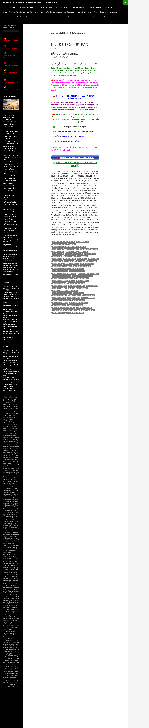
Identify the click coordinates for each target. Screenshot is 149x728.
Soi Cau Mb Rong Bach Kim (43, 17)
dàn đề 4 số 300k (82, 256)
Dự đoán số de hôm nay (84, 307)
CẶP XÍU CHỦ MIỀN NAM (11, 188)
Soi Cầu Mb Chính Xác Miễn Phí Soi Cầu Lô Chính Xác (18, 17)
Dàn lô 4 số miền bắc (88, 298)
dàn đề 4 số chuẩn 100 (59, 283)
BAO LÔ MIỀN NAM (9, 185)
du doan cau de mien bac (60, 302)
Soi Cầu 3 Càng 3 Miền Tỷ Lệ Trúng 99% (14, 12)
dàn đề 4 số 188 (83, 251)
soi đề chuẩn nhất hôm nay (75, 312)
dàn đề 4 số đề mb (89, 295)
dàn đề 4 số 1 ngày (58, 251)
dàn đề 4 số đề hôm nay (60, 295)
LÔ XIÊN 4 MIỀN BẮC (10, 181)
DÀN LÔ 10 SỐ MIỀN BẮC (11, 167)
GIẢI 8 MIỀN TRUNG (9, 219)
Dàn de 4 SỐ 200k (90, 254)
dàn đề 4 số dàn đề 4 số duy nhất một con (65, 290)
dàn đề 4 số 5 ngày (69, 258)
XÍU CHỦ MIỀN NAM (10, 207)
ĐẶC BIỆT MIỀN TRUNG (10, 217)
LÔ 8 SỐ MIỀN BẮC (9, 169)
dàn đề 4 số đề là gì (75, 295)
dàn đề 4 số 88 (81, 261)
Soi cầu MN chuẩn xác (77, 7)
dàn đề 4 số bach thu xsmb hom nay (63, 278)
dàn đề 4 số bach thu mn (77, 271)
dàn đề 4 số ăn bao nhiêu (71, 263)
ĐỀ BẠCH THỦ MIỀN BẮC (11, 129)
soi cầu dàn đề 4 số (58, 312)
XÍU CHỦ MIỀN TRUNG (10, 235)
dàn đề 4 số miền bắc (59, 298)
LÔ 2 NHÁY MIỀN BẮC (10, 148)
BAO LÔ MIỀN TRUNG (10, 214)
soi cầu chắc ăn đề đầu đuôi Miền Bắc (77, 157)
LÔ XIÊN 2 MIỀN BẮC (10, 176)
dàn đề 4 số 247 (57, 256)
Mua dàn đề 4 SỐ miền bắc (71, 310)
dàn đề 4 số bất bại (82, 278)
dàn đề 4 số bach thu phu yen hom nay (64, 273)
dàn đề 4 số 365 (57, 258)
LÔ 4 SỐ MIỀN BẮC (9, 162)
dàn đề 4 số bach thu (87, 263)
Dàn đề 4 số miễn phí (74, 298)
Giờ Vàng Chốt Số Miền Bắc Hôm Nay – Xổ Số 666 (16, 22)
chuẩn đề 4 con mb (82, 241)
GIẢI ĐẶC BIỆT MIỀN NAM (11, 193)
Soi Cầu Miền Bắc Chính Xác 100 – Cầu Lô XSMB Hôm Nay (69, 17)
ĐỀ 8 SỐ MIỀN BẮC (9, 139)
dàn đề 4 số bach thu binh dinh (62, 266)
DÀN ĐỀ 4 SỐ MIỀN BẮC (69, 44)
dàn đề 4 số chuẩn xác (59, 285)
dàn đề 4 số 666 (93, 258)
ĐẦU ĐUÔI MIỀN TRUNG (11, 228)
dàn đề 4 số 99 (57, 263)
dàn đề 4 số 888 (91, 261)
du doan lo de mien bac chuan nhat (63, 307)
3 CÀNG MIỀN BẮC (9, 124)
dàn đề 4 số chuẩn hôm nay (77, 283)
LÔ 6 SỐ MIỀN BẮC (9, 164)
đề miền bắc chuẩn (78, 300)
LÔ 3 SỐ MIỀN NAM (9, 195)
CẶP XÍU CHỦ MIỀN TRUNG (11, 212)
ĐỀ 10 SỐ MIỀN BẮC (9, 141)
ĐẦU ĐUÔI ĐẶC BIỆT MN (11, 202)
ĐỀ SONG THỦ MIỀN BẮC (11, 131)
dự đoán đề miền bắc (59, 305)
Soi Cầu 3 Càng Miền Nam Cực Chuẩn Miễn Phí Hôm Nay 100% (44, 12)
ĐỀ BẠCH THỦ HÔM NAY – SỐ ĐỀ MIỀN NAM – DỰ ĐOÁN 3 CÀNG (30, 2)
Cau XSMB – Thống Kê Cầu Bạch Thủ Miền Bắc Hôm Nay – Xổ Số (11, 288)
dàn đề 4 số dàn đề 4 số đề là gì (78, 288)
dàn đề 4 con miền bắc (59, 244)
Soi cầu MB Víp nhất (61, 7)
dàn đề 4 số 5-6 (82, 258)
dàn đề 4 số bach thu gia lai (82, 266)
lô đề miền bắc (57, 310)
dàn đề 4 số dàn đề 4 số (59, 288)
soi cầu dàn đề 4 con (88, 310)
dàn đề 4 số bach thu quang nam (88, 273)
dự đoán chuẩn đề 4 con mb (78, 302)
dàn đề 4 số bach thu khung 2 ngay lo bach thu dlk (68, 268)
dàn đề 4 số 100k (71, 251)
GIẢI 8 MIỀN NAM (9, 190)
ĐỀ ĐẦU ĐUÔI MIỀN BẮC (11, 143)
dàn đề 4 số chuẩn (82, 280)
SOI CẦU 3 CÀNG (109, 7)
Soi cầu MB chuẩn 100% (45, 7)
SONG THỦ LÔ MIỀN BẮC (11, 155)
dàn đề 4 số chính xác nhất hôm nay (63, 280)
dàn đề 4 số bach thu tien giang (82, 276)
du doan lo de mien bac (75, 305)
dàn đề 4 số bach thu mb (60, 271)
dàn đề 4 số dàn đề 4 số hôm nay (62, 293)
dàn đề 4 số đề (79, 293)
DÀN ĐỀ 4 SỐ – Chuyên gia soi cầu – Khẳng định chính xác (69, 246)
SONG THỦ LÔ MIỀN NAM (11, 204)
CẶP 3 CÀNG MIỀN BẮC (10, 126)
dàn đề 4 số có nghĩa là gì (76, 285)
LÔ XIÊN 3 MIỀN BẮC (10, 178)
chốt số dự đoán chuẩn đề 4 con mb (63, 241)
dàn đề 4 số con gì (92, 285)
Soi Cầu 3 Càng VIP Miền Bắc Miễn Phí (74, 12)
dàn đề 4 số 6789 (57, 261)
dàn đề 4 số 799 (69, 261)
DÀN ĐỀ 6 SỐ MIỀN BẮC (10, 136)
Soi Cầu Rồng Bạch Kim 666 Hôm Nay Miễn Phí (100, 17)
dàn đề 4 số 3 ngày (69, 256)
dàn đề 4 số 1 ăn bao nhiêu (89, 249)
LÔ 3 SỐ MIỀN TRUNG (10, 221)
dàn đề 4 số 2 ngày (58, 254)
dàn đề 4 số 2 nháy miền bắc (74, 254)
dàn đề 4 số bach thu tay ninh (61, 276)
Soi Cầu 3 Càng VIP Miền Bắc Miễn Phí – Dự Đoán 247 (102, 12)
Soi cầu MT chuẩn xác (94, 7)
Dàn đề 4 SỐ (72, 244)
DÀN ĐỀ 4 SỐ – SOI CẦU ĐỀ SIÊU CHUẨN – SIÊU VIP (66, 249)
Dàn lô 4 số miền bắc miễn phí (61, 300)
